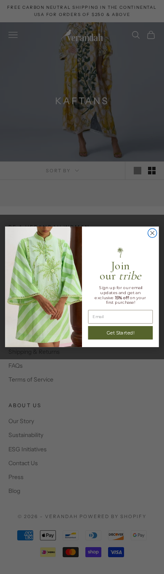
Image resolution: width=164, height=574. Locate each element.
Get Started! (120, 333)
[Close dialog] (152, 233)
